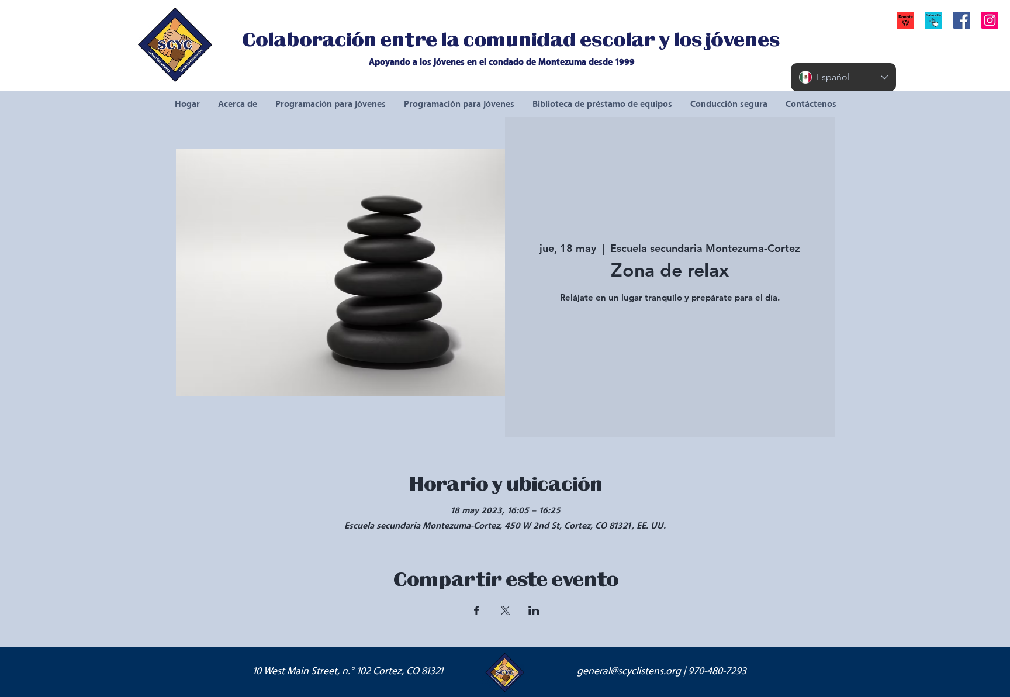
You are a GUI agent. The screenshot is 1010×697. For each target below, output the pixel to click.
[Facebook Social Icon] (961, 20)
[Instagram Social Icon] (989, 20)
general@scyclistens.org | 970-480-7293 (661, 671)
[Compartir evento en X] (505, 610)
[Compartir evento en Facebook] (476, 610)
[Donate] (905, 20)
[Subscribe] (933, 20)
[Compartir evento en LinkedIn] (533, 610)
